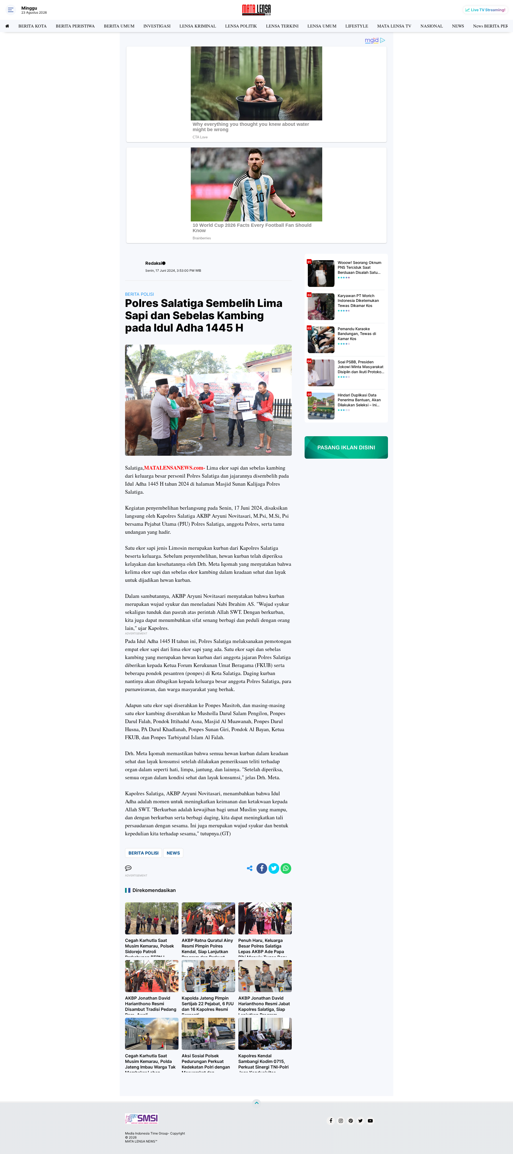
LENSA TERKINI (282, 26)
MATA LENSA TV (394, 26)
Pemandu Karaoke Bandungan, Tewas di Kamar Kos (357, 333)
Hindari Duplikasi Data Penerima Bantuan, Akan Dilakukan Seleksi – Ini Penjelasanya (359, 400)
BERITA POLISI (139, 294)
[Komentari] (128, 868)
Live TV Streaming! (488, 9)
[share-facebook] (261, 868)
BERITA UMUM (119, 26)
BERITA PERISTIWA (75, 26)
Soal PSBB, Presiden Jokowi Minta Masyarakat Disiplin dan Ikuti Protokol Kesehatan (360, 367)
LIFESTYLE (356, 26)
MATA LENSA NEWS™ (141, 1141)
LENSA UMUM (322, 26)
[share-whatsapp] (286, 868)
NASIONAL (432, 26)
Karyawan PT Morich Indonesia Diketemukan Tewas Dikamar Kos (358, 300)
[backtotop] (256, 1103)
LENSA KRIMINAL (198, 26)
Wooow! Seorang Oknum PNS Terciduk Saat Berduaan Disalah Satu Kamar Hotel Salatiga (359, 267)
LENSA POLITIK (241, 26)
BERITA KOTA (32, 26)
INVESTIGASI (156, 26)
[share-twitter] (274, 868)
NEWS (458, 26)
